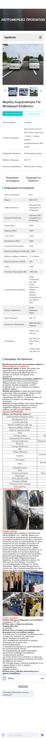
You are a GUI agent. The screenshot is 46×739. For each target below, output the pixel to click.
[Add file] (3, 735)
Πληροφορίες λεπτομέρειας (12, 179)
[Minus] (42, 678)
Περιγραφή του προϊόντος (33, 179)
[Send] (42, 735)
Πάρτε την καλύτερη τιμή (15, 114)
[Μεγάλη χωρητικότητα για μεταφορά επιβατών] (23, 64)
